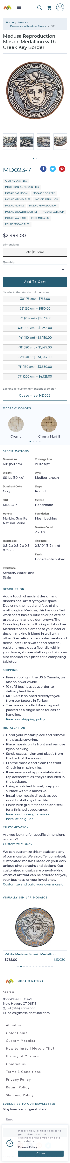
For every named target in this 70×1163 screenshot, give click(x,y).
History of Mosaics (22, 1056)
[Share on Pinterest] (62, 168)
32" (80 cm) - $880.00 (35, 308)
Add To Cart (35, 282)
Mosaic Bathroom (16, 193)
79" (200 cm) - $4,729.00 (35, 376)
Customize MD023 (35, 395)
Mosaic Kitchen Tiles (17, 199)
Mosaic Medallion (46, 199)
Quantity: (9, 262)
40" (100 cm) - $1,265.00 (35, 328)
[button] (39, 7)
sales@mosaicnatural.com (28, 1013)
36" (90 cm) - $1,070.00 (35, 318)
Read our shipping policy (25, 719)
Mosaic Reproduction (42, 206)
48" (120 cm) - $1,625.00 (35, 347)
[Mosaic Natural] (7, 9)
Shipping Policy (20, 1095)
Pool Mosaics (40, 218)
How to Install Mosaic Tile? (30, 1048)
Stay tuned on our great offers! (24, 1109)
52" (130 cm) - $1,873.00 (35, 357)
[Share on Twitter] (52, 168)
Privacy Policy (18, 1079)
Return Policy (18, 1087)
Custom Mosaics (20, 1041)
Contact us (16, 1064)
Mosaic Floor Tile (44, 193)
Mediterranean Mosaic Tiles (22, 187)
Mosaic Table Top (53, 212)
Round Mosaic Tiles (17, 224)
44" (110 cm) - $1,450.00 (35, 337)
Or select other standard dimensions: (26, 292)
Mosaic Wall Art (15, 218)
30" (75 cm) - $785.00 (35, 299)
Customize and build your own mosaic (33, 884)
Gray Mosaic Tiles (16, 181)
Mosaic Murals (14, 206)
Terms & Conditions (23, 1072)
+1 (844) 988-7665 (21, 1008)
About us (14, 1025)
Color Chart (16, 1033)
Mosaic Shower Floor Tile (21, 212)
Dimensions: (11, 244)
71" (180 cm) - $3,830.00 (35, 367)
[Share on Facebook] (43, 168)
